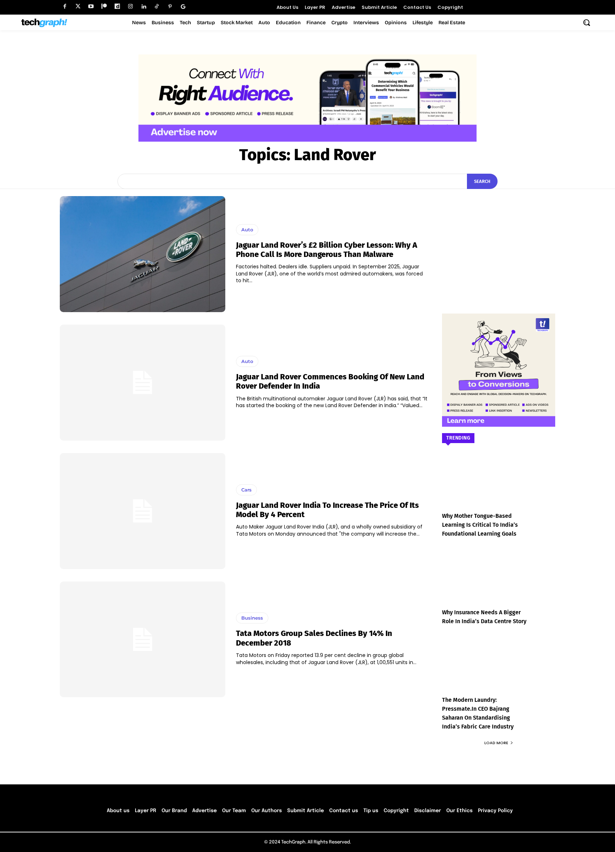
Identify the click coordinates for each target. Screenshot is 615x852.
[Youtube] (91, 6)
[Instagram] (130, 6)
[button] (586, 22)
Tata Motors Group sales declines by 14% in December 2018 (314, 638)
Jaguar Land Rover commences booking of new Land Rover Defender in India (330, 381)
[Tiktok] (157, 6)
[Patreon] (104, 6)
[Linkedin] (143, 6)
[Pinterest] (170, 6)
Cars (246, 490)
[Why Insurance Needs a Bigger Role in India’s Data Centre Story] (498, 583)
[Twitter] (78, 6)
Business (252, 618)
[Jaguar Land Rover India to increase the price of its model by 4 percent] (142, 511)
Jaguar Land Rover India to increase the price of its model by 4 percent (327, 509)
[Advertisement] (498, 240)
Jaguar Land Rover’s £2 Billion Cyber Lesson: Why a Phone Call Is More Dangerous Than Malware (326, 249)
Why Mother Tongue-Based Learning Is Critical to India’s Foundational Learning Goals (480, 524)
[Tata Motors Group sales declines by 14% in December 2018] (142, 640)
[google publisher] (183, 6)
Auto (247, 229)
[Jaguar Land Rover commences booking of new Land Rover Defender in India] (142, 383)
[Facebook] (64, 6)
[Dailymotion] (117, 6)
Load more (496, 743)
